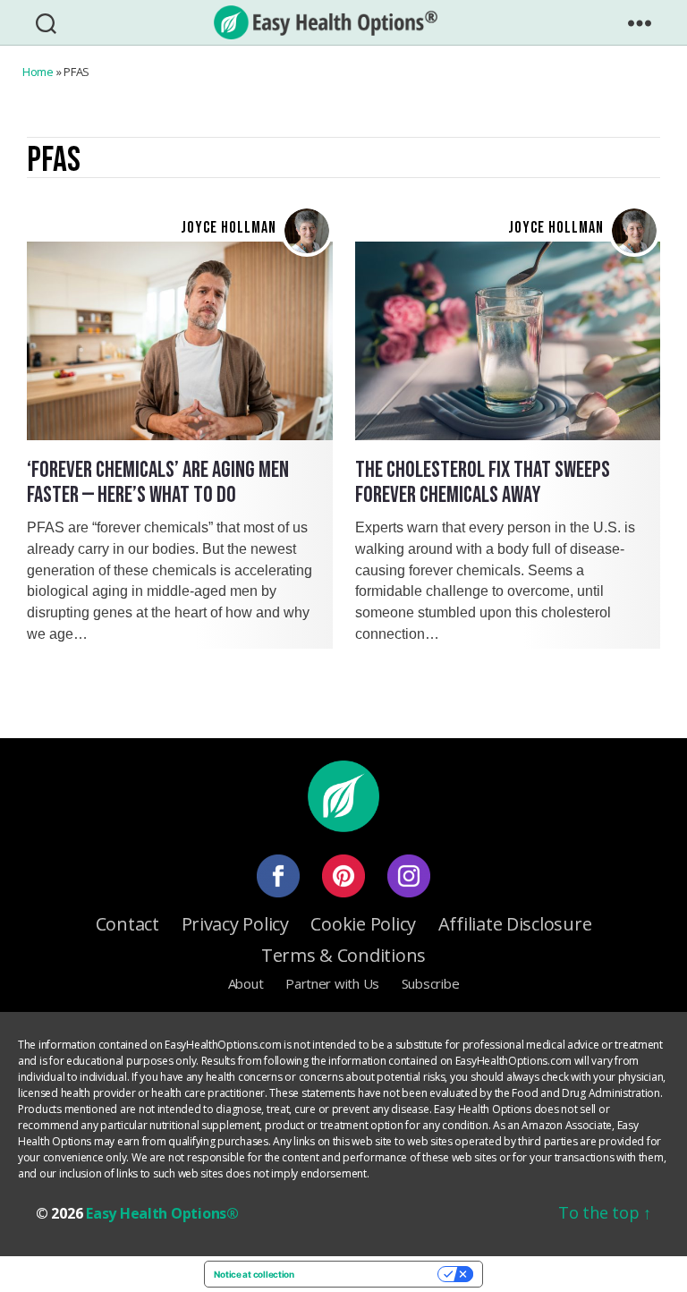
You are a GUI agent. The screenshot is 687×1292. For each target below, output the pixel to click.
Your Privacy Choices (371, 1274)
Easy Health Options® (162, 1213)
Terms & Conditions (343, 955)
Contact (127, 924)
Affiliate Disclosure (515, 924)
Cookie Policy (363, 924)
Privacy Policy (235, 924)
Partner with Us (332, 983)
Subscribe (431, 983)
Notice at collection (254, 1274)
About (246, 983)
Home (38, 72)
